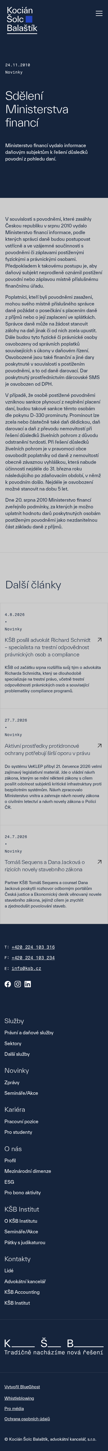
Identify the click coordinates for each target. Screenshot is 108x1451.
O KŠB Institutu (20, 1221)
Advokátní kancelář (25, 1281)
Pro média (14, 1408)
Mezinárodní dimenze (27, 1171)
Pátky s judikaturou (24, 1242)
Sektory (12, 1043)
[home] (22, 20)
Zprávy (11, 1082)
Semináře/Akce (21, 1093)
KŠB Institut (17, 1303)
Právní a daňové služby (28, 1032)
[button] (98, 13)
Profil (10, 1160)
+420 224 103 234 (33, 957)
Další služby (17, 1054)
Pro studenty (18, 1132)
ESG (9, 1182)
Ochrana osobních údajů (27, 1418)
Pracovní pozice (21, 1121)
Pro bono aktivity (22, 1192)
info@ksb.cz (26, 968)
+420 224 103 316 (33, 947)
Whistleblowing (19, 1398)
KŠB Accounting (22, 1292)
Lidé (9, 1270)
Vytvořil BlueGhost (22, 1386)
